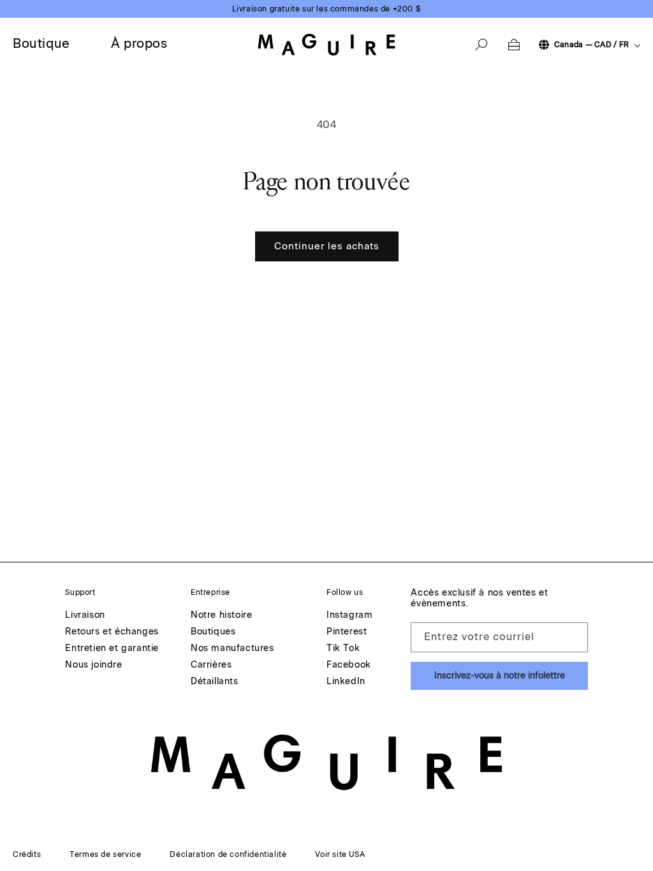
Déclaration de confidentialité (228, 854)
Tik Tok (343, 649)
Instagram (349, 615)
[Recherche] (481, 45)
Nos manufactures (232, 649)
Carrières (211, 665)
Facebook (348, 665)
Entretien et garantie (112, 649)
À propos (139, 43)
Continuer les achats (326, 246)
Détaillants (214, 682)
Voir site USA (340, 854)
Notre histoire (221, 615)
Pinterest (346, 632)
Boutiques (213, 632)
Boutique (41, 43)
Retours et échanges (111, 632)
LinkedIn (345, 682)
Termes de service (105, 854)
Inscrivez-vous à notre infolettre (499, 675)
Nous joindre (93, 665)
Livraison (85, 615)
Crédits (27, 854)
